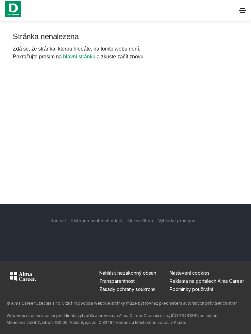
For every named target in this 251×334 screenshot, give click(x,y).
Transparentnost (117, 281)
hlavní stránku (79, 56)
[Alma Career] (23, 277)
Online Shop (140, 220)
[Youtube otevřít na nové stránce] (143, 237)
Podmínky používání (191, 289)
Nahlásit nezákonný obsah (127, 273)
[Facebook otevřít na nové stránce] (108, 237)
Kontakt (58, 220)
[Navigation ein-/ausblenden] (242, 10)
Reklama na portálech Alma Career (207, 281)
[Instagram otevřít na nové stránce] (125, 237)
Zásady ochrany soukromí (127, 289)
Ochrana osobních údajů (96, 220)
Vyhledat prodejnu (176, 220)
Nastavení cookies (189, 273)
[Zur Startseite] (13, 9)
